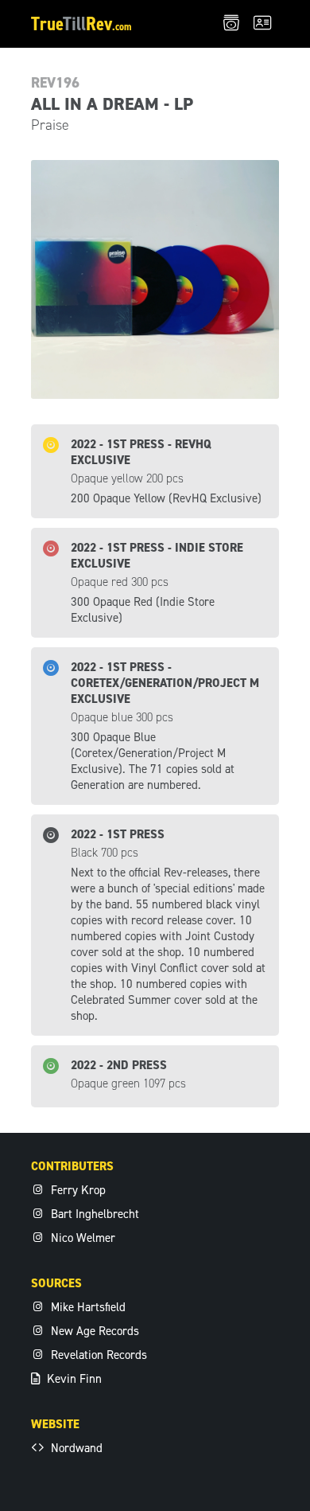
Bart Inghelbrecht (93, 1214)
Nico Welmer (81, 1238)
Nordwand (75, 1448)
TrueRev (81, 24)
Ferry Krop (77, 1190)
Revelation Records (97, 1355)
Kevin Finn (73, 1379)
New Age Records (93, 1331)
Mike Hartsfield (87, 1307)
